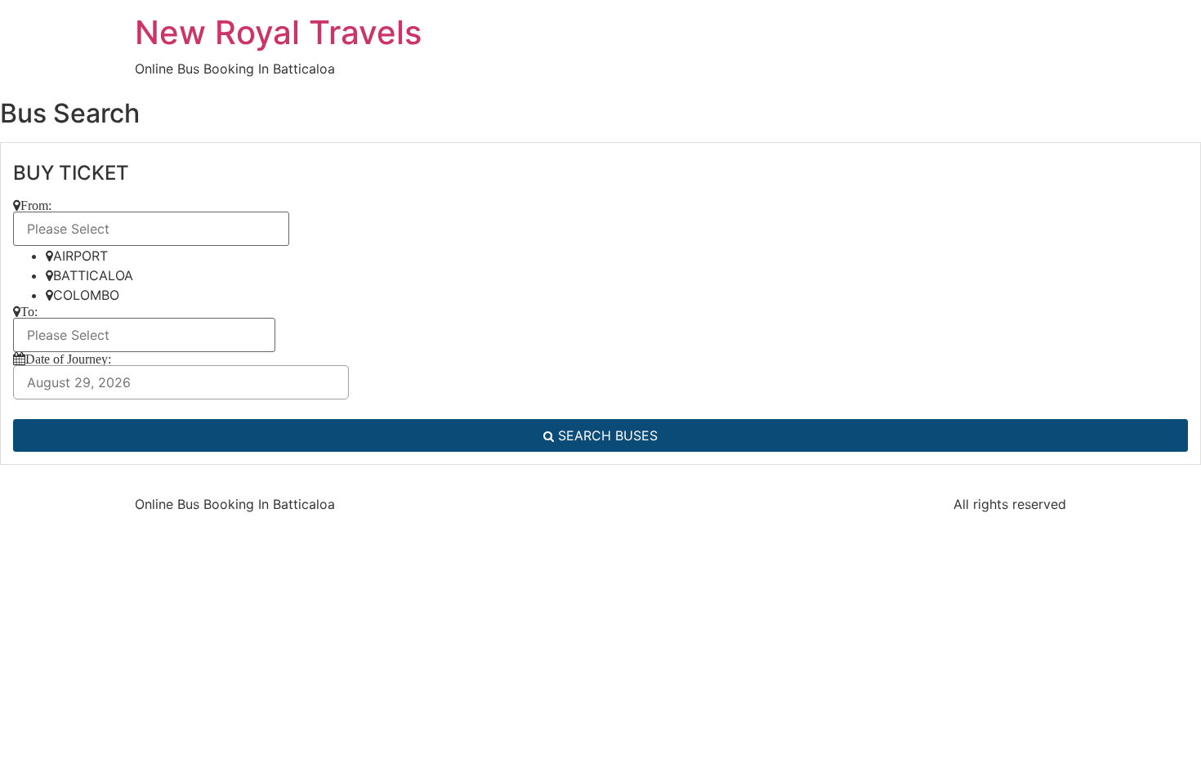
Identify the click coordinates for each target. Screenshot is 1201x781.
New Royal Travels (278, 32)
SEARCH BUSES (606, 435)
